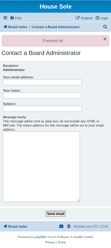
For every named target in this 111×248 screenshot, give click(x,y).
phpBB (40, 237)
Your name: (12, 90)
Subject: (9, 104)
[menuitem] (16, 18)
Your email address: (18, 77)
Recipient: (11, 65)
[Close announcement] (104, 39)
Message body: (15, 117)
